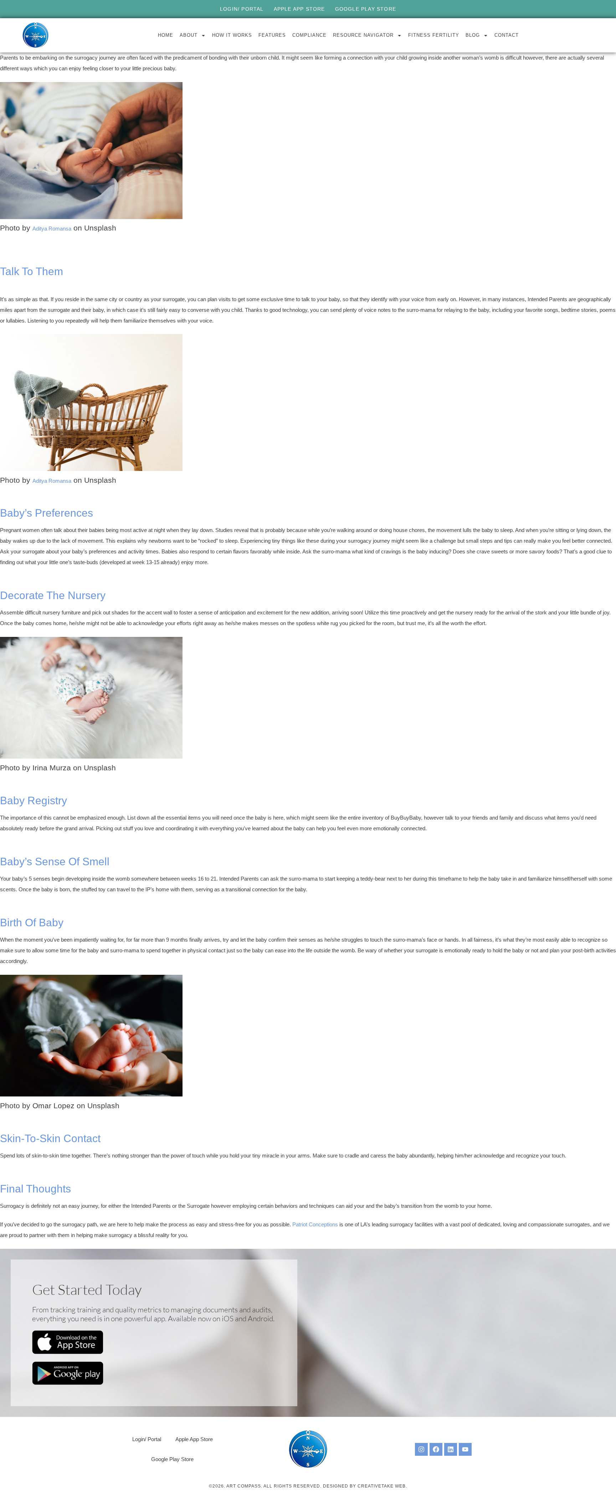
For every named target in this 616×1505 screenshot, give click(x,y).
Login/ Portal (242, 9)
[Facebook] (436, 1449)
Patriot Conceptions (315, 1224)
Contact (506, 35)
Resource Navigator (363, 35)
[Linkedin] (450, 1449)
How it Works (232, 35)
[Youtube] (465, 1449)
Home (165, 35)
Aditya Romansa (51, 229)
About (188, 35)
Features (272, 35)
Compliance (309, 35)
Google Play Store (365, 9)
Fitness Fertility (433, 35)
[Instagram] (421, 1449)
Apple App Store (299, 9)
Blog (473, 35)
